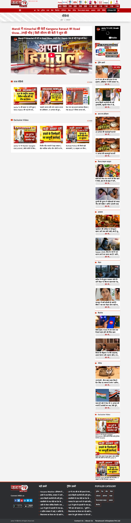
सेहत (69, 10)
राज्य (48, 10)
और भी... (107, 84)
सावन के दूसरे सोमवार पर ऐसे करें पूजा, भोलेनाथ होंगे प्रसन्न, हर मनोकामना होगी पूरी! (80, 515)
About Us (89, 521)
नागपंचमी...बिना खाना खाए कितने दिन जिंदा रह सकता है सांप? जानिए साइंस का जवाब (107, 381)
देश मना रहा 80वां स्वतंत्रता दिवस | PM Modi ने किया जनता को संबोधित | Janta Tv (77, 108)
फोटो (98, 10)
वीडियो (104, 10)
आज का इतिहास (103, 114)
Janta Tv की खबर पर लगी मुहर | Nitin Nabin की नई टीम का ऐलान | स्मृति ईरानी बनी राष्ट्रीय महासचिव (25, 108)
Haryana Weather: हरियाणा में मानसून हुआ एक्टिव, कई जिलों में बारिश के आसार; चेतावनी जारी (52, 492)
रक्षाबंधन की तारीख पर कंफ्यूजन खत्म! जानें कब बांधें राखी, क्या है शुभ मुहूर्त (107, 230)
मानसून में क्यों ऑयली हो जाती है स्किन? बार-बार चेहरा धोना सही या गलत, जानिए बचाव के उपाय (107, 303)
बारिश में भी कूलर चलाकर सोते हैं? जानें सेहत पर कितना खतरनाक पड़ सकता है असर (107, 280)
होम (62, 20)
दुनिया (43, 10)
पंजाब (110, 496)
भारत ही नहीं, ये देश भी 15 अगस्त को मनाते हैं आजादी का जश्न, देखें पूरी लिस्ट (107, 404)
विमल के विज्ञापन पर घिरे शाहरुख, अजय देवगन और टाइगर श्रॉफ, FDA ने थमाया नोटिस (107, 354)
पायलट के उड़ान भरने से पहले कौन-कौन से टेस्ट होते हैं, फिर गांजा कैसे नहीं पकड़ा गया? (80, 501)
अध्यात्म (93, 10)
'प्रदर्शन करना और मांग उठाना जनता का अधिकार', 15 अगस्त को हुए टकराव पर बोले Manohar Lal (51, 108)
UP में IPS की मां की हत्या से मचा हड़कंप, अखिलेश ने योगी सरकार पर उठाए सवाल (107, 81)
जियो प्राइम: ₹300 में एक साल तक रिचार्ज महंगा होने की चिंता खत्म (107, 331)
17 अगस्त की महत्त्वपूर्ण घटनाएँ (105, 153)
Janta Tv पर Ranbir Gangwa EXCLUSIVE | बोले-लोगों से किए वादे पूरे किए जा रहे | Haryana (24, 147)
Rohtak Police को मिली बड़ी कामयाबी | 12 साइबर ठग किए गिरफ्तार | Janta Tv (76, 147)
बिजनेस (57, 10)
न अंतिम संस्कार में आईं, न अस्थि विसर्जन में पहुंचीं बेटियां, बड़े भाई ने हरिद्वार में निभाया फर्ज (52, 511)
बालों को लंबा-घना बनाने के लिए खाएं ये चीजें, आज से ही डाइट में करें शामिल (107, 180)
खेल (52, 10)
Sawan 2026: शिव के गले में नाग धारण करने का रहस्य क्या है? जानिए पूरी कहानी (107, 253)
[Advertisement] (51, 170)
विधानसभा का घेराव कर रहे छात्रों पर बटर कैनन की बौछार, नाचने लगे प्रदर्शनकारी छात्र (52, 515)
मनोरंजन (63, 10)
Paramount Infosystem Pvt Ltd (107, 521)
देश (38, 10)
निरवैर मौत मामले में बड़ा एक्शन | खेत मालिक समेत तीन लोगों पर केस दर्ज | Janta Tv (51, 147)
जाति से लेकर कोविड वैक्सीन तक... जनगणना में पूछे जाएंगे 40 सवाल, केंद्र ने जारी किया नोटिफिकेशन (52, 505)
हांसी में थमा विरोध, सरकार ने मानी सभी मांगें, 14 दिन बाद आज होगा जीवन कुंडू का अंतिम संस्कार (52, 495)
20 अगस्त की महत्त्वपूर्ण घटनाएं (106, 132)
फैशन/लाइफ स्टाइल (83, 10)
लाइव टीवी (113, 10)
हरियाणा (105, 496)
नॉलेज (74, 10)
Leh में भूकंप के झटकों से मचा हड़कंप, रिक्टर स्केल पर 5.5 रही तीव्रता (52, 508)
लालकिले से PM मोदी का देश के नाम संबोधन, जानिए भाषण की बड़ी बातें (52, 501)
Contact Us (78, 521)
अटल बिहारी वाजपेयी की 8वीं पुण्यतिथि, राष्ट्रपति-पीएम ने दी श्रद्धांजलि (105, 103)
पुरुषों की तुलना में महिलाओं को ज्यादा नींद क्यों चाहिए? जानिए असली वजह (108, 203)
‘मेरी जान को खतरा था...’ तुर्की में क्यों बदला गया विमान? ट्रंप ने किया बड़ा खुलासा (80, 508)
